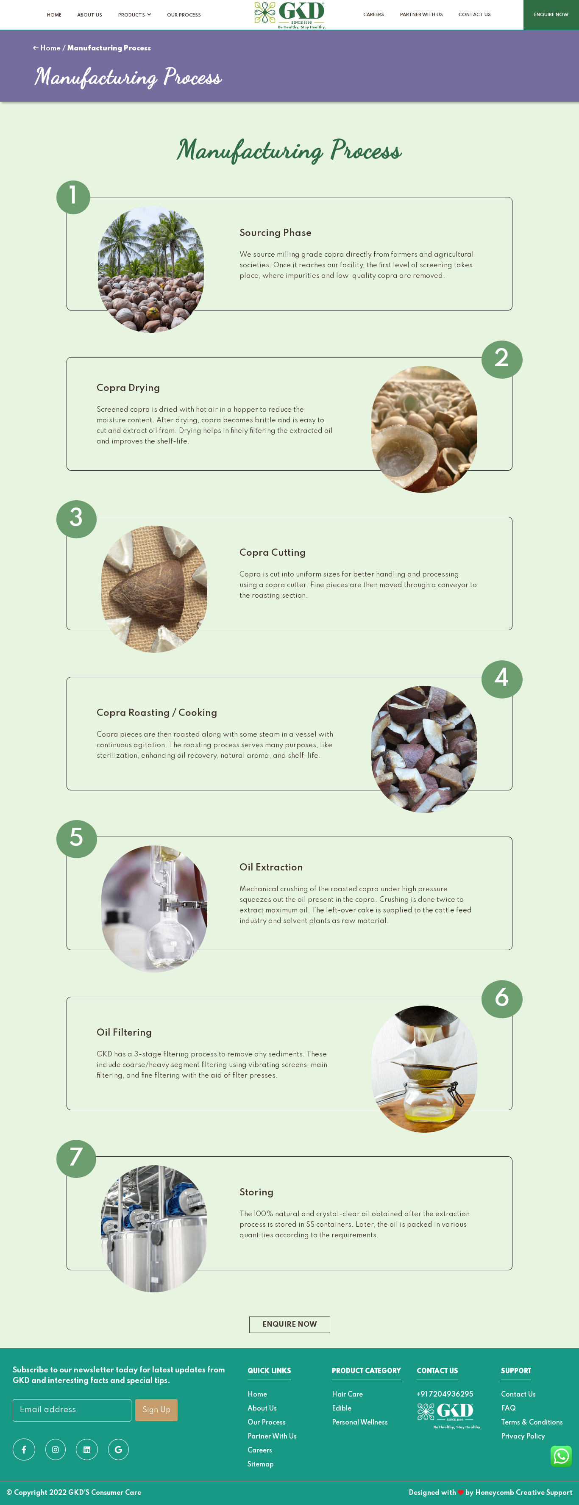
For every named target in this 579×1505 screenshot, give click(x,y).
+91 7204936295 (445, 1394)
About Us (89, 15)
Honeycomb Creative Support (524, 1493)
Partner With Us (421, 14)
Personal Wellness (360, 1422)
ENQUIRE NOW (551, 14)
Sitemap (261, 1464)
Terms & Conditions (532, 1422)
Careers (373, 14)
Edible (341, 1408)
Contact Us (475, 14)
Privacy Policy (523, 1436)
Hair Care (347, 1394)
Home (54, 15)
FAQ (508, 1408)
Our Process (184, 15)
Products (131, 15)
